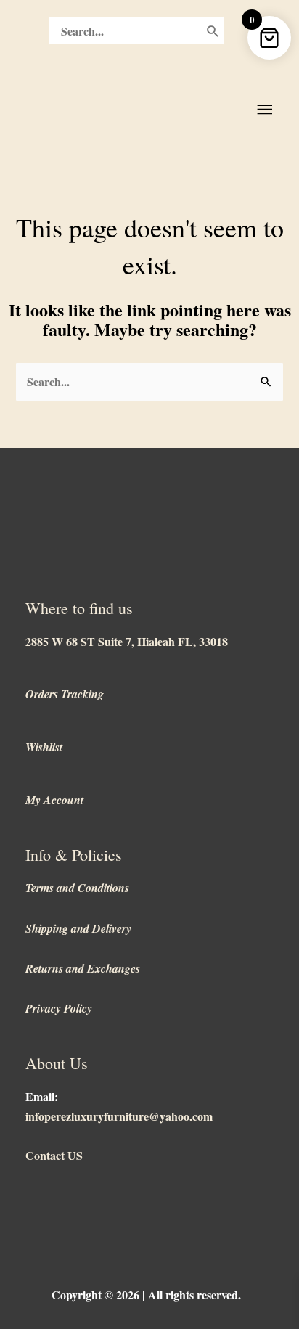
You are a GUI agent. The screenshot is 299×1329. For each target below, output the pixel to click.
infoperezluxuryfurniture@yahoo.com (119, 1116)
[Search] (213, 30)
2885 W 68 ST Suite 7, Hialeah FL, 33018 (126, 641)
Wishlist (43, 747)
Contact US (54, 1155)
